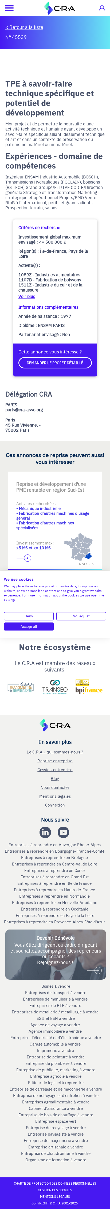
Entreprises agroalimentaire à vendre (55, 1101)
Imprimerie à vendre (56, 1050)
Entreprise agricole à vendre (55, 1076)
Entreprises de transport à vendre (55, 992)
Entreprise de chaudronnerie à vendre (56, 1153)
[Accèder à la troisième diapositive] (76, 480)
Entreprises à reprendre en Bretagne (55, 857)
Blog (55, 778)
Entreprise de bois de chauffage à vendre (55, 1114)
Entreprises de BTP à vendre (55, 1005)
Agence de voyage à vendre (55, 1024)
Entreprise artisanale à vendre (55, 1146)
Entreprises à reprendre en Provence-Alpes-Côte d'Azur (55, 921)
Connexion (55, 805)
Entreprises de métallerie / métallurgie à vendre (56, 1011)
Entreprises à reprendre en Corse (55, 870)
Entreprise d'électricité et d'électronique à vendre (55, 1037)
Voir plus (26, 296)
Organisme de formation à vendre (55, 1159)
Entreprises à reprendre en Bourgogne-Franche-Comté (55, 851)
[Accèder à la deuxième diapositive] (55, 480)
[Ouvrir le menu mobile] (6, 8)
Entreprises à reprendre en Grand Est (55, 876)
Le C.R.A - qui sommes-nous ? (55, 752)
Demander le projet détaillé (55, 362)
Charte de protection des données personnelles (55, 1183)
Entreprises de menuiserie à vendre (56, 999)
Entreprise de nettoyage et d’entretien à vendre (56, 1095)
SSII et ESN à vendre (56, 1018)
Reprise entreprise (54, 760)
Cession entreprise (54, 769)
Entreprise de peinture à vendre (56, 1056)
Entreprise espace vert (55, 1121)
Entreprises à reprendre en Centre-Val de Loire (55, 863)
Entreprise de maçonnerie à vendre (56, 1140)
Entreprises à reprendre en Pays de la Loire (55, 915)
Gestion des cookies (55, 1190)
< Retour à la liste (24, 27)
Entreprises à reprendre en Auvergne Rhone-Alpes (55, 844)
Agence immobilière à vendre (56, 1031)
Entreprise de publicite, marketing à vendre (55, 1069)
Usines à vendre (55, 986)
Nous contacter (55, 787)
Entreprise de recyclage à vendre (56, 1127)
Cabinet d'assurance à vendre (56, 1108)
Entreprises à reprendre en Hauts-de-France (55, 889)
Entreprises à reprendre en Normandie (55, 896)
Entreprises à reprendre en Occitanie (55, 908)
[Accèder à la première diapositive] (33, 480)
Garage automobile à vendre (56, 1044)
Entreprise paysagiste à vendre (56, 1134)
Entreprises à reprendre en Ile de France (55, 883)
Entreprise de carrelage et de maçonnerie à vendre (56, 1089)
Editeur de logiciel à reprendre (56, 1082)
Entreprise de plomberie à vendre (55, 1063)
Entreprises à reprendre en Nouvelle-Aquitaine (55, 902)
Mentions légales (55, 796)
